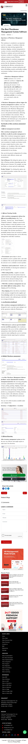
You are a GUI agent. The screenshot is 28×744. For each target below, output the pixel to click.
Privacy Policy (16, 741)
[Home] (7, 8)
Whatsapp (15, 475)
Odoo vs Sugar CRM (7, 691)
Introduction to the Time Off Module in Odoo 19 (16, 596)
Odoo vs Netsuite (6, 687)
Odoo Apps (5, 638)
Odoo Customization (7, 655)
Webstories (5, 648)
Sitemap (4, 650)
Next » (24, 493)
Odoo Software (6, 679)
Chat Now (15, 478)
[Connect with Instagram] (15, 734)
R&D (3, 646)
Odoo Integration (6, 661)
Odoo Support (5, 663)
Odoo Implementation (7, 659)
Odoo (3, 636)
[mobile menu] (26, 5)
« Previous (4, 493)
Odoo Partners (6, 642)
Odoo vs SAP (5, 681)
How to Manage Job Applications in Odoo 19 (15, 582)
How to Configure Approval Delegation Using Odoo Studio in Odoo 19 (16, 590)
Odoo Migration (6, 665)
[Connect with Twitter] (6, 734)
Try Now (21, 1)
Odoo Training (5, 669)
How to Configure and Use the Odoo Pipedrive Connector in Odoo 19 (16, 576)
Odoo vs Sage (5, 689)
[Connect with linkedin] (12, 734)
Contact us (5, 644)
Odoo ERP (4, 677)
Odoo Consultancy (6, 667)
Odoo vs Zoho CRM (7, 693)
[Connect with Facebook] (3, 734)
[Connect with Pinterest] (9, 734)
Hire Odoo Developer (7, 657)
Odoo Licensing (6, 671)
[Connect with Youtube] (18, 734)
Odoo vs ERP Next (6, 685)
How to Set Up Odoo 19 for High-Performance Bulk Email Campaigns (16, 604)
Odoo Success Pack (7, 640)
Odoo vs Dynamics (7, 683)
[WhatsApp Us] (25, 732)
